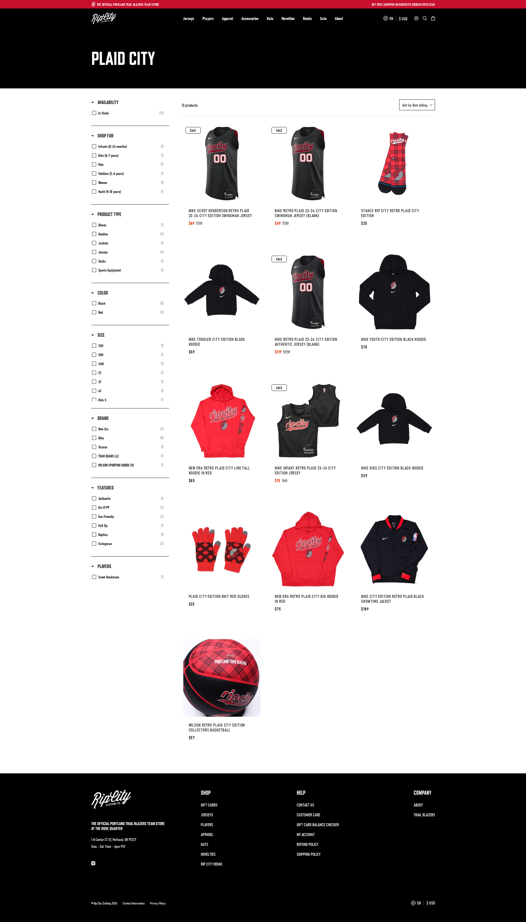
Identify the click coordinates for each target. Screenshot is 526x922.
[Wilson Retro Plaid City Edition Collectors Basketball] (222, 678)
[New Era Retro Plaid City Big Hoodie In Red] (308, 549)
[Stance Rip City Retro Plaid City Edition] (394, 163)
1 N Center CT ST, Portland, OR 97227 (113, 839)
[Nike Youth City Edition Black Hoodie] (394, 292)
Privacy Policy (158, 903)
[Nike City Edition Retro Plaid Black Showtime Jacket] (394, 549)
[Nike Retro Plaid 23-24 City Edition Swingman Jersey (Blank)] (308, 163)
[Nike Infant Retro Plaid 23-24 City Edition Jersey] (308, 421)
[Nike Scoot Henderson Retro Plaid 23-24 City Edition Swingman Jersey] (222, 163)
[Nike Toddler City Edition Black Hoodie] (222, 292)
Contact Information (134, 903)
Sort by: (414, 105)
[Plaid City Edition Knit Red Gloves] (222, 549)
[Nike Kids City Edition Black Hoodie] (394, 421)
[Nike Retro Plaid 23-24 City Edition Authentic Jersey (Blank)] (308, 292)
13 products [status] (190, 105)
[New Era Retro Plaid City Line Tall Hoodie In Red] (222, 421)
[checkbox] (129, 113)
